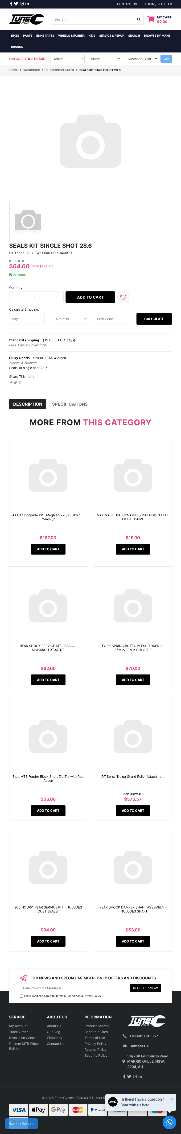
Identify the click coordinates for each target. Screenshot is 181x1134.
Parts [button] (28, 35)
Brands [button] (17, 46)
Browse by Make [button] (157, 35)
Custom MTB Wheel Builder (24, 1046)
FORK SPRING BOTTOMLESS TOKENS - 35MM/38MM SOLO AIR (133, 648)
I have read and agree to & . (63, 996)
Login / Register (158, 4)
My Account (18, 1026)
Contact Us (55, 1044)
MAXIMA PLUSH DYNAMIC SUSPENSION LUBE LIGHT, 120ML (133, 517)
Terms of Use (95, 1038)
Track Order (18, 1032)
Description (27, 404)
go (166, 59)
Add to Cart (90, 297)
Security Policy (96, 1055)
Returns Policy (96, 1049)
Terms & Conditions (68, 996)
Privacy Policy (92, 996)
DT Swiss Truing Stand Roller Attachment (133, 776)
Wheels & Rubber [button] (71, 35)
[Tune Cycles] (27, 19)
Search (134, 35)
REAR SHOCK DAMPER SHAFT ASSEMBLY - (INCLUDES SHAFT (133, 909)
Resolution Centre (22, 1038)
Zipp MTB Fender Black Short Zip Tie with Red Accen (48, 778)
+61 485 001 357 (143, 1036)
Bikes (15, 35)
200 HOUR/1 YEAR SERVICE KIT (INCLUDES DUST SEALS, (48, 909)
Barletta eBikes (96, 1032)
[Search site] (139, 19)
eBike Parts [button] (45, 35)
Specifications (70, 404)
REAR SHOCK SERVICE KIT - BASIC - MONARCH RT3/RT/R (48, 648)
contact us (127, 4)
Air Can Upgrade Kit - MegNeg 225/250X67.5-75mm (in (48, 517)
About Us (54, 1026)
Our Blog (53, 1032)
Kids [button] (92, 35)
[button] (123, 297)
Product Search (97, 1026)
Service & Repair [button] (111, 35)
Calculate (154, 319)
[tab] (27, 404)
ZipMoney (54, 1038)
